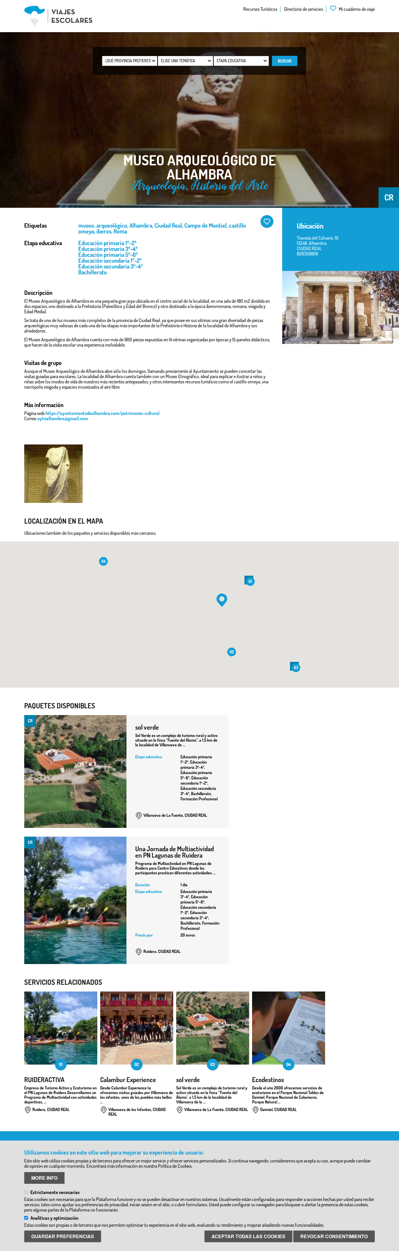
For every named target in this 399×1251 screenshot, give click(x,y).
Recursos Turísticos (260, 9)
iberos (103, 231)
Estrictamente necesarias (55, 1192)
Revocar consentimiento (334, 1236)
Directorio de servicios (303, 9)
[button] (221, 600)
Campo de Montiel (205, 225)
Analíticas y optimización (54, 1218)
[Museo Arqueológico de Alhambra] (340, 307)
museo (86, 225)
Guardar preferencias (62, 1236)
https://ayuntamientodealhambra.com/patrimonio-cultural (102, 413)
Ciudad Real (168, 225)
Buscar (285, 60)
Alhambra (140, 225)
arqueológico (111, 225)
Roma (120, 231)
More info (44, 1177)
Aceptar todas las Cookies (248, 1236)
